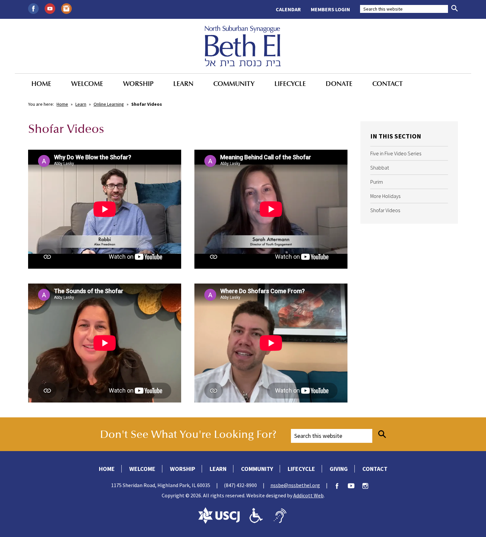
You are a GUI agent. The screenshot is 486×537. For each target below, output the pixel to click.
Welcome (87, 84)
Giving (339, 469)
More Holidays (385, 196)
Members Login (330, 9)
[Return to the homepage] (243, 45)
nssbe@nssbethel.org (295, 485)
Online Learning (109, 104)
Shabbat (379, 167)
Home (41, 84)
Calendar (288, 9)
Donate (339, 84)
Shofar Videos (385, 210)
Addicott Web (308, 495)
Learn (183, 84)
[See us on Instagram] (66, 8)
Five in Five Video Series (395, 153)
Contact (387, 84)
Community (234, 84)
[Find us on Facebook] (33, 8)
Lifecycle (290, 84)
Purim (376, 181)
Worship (138, 84)
